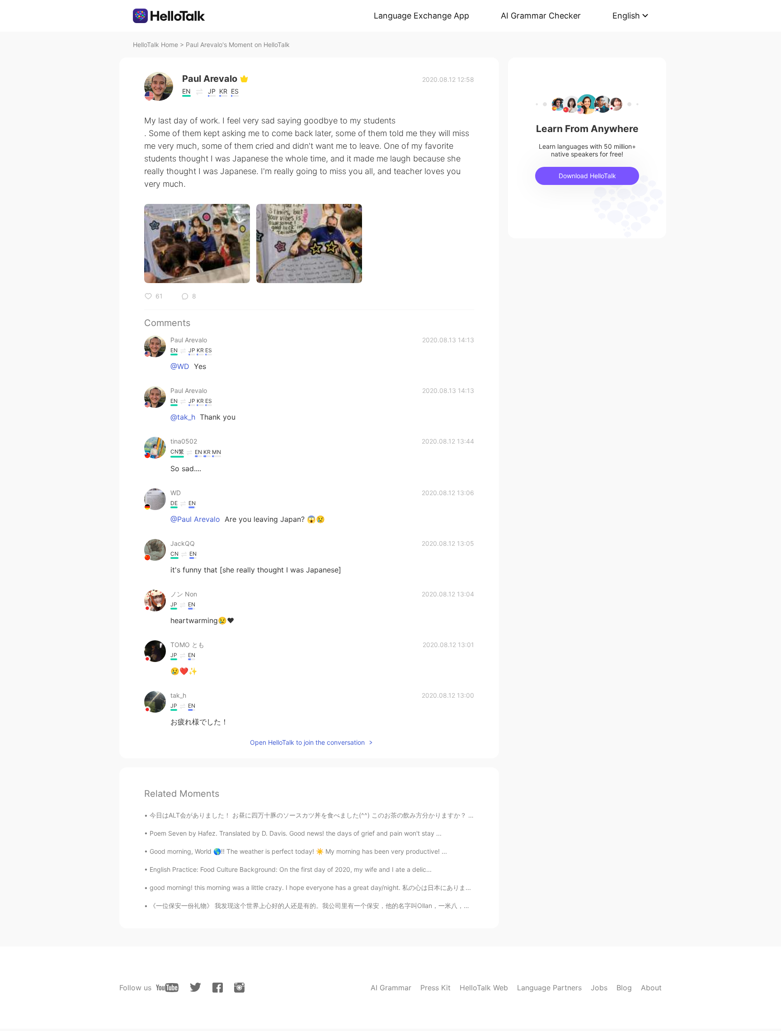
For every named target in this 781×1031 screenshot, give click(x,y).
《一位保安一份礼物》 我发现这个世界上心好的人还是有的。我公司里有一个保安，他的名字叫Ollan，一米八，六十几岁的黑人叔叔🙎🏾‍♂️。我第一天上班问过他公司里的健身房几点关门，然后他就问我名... (433, 905)
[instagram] (239, 988)
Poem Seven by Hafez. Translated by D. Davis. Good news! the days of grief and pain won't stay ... (296, 833)
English (626, 15)
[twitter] (195, 987)
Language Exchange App (421, 15)
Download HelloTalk (587, 176)
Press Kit (435, 987)
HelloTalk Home (155, 44)
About (651, 987)
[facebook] (217, 988)
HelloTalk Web (484, 987)
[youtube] (167, 987)
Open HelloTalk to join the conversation (307, 742)
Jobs (599, 987)
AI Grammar (391, 987)
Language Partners (549, 987)
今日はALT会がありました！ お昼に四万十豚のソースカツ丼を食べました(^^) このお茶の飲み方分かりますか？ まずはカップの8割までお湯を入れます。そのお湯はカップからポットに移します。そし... (437, 815)
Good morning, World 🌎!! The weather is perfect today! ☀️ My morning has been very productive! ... (298, 851)
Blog (624, 987)
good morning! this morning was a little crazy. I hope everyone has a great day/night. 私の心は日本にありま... (310, 887)
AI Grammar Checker (541, 15)
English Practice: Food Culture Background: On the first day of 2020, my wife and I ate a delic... (291, 869)
